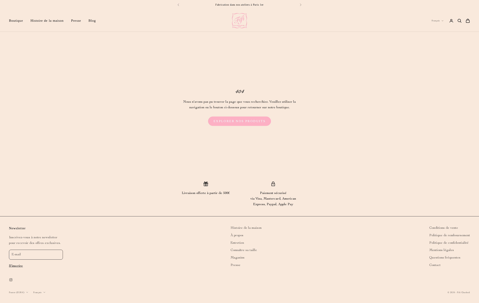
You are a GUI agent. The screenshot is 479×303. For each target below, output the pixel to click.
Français (436, 20)
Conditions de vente (443, 228)
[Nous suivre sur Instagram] (11, 280)
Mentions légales (441, 250)
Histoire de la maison (47, 20)
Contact (435, 265)
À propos (237, 235)
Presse (76, 20)
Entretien (237, 243)
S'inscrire (16, 266)
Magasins (238, 257)
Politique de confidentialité (449, 243)
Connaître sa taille (244, 250)
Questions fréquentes (444, 257)
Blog (92, 20)
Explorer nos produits (239, 121)
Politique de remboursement (449, 235)
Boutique (16, 20)
